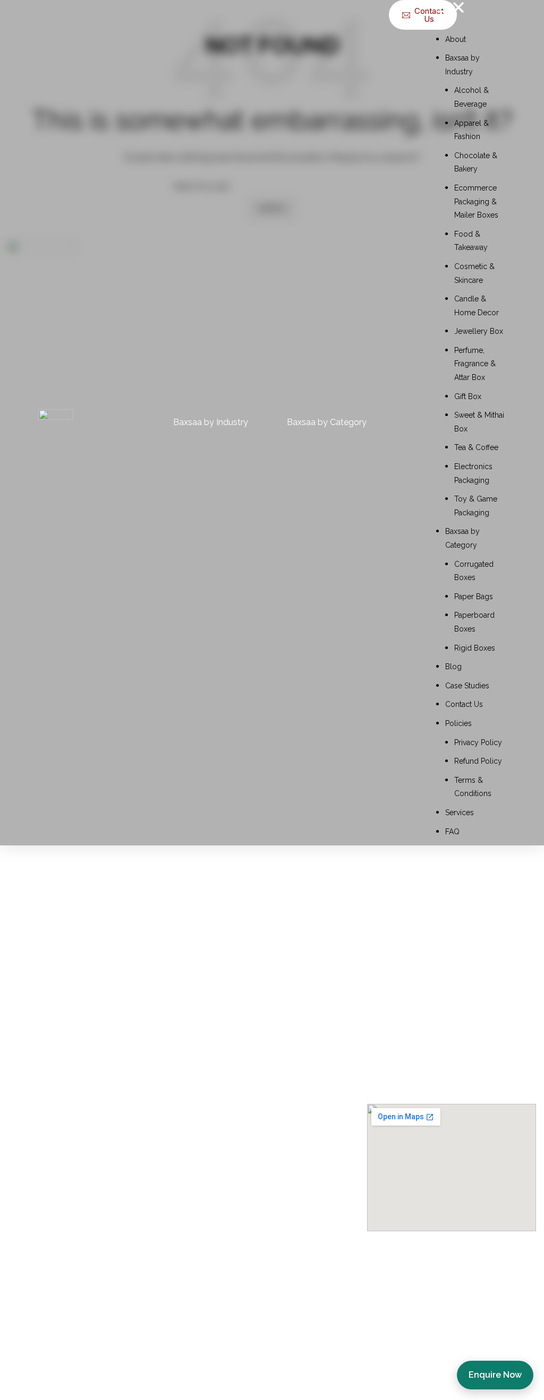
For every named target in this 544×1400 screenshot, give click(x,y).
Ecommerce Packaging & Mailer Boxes (476, 201)
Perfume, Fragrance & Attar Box (475, 364)
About (455, 39)
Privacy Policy (478, 742)
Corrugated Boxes (228, 1202)
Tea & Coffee (476, 447)
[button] (471, 9)
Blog (453, 666)
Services (459, 812)
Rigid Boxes (474, 648)
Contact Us (464, 704)
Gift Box (467, 396)
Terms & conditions (51, 1181)
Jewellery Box (478, 331)
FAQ (452, 831)
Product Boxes (221, 1181)
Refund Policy (478, 761)
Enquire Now (495, 1375)
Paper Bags (473, 596)
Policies (458, 723)
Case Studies (467, 685)
